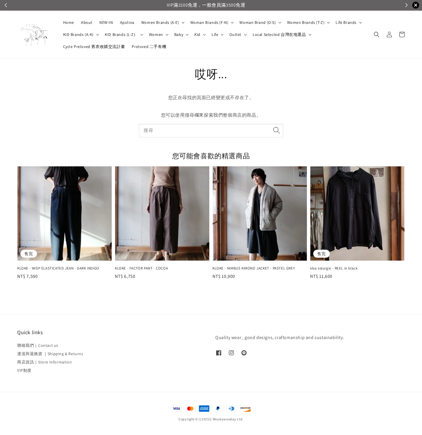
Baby (178, 34)
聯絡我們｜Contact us (37, 345)
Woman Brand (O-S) (257, 22)
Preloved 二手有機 (149, 46)
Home (68, 22)
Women (156, 34)
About (86, 22)
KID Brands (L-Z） (121, 34)
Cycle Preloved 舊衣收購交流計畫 (94, 46)
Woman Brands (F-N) (209, 22)
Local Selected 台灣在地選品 (279, 34)
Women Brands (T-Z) (306, 22)
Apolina (127, 22)
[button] (376, 34)
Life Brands (346, 22)
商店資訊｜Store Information (44, 362)
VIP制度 (24, 370)
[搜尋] (276, 130)
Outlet (235, 34)
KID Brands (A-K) (78, 34)
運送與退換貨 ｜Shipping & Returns (50, 353)
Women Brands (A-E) (160, 22)
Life (215, 34)
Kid (197, 34)
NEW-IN (106, 22)
